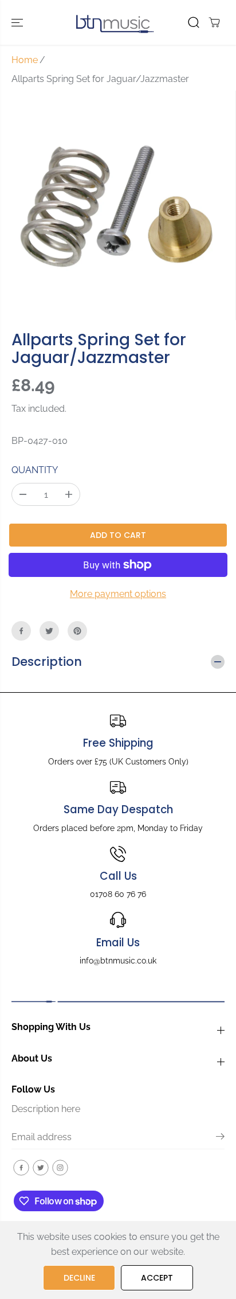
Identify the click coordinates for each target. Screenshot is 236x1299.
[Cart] (214, 22)
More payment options (118, 593)
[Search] (193, 22)
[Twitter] (49, 631)
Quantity (34, 470)
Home (24, 59)
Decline (79, 1278)
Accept (157, 1278)
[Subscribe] (220, 1138)
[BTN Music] (115, 22)
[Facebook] (21, 631)
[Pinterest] (77, 631)
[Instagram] (60, 1167)
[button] (18, 22)
